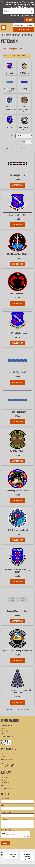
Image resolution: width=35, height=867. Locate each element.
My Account (5, 754)
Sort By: (12, 136)
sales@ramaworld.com (23, 25)
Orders (3, 757)
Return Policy (5, 731)
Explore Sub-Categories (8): (17, 56)
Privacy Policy (6, 788)
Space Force (13, 35)
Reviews (4, 780)
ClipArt (3, 728)
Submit (5, 842)
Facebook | (10, 2)
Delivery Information (8, 736)
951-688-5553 (24, 29)
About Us (4, 734)
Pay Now (29, 19)
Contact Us (5, 783)
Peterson (27, 35)
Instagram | (18, 2)
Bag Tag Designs (6, 725)
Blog (2, 785)
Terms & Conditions (7, 759)
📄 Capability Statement (11, 855)
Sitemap (4, 777)
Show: (23, 142)
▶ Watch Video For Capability (27, 856)
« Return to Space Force (12, 49)
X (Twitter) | (26, 2)
